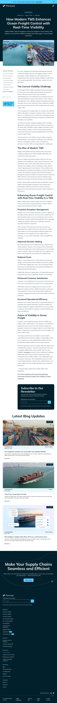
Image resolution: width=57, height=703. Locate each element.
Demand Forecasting (7, 646)
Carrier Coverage (6, 676)
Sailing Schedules (7, 629)
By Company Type (6, 652)
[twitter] (53, 693)
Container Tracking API (8, 644)
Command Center (7, 634)
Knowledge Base (6, 671)
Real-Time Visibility (7, 612)
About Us (5, 682)
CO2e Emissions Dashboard (6, 626)
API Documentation (7, 669)
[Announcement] (28, 2)
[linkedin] (51, 693)
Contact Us (5, 684)
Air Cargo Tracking (7, 616)
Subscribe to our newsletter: (28, 399)
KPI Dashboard (6, 623)
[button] (53, 6)
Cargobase (27, 352)
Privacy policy (38, 699)
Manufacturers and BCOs (8, 657)
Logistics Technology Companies (7, 660)
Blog (4, 667)
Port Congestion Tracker (8, 618)
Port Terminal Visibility (8, 621)
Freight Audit (6, 631)
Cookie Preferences (18, 699)
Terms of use (30, 699)
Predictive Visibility (7, 614)
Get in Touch (28, 580)
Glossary (5, 673)
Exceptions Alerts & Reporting (7, 641)
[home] (9, 5)
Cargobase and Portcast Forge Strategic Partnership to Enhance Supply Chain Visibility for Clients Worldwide (34, 376)
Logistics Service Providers (9, 654)
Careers (4, 687)
